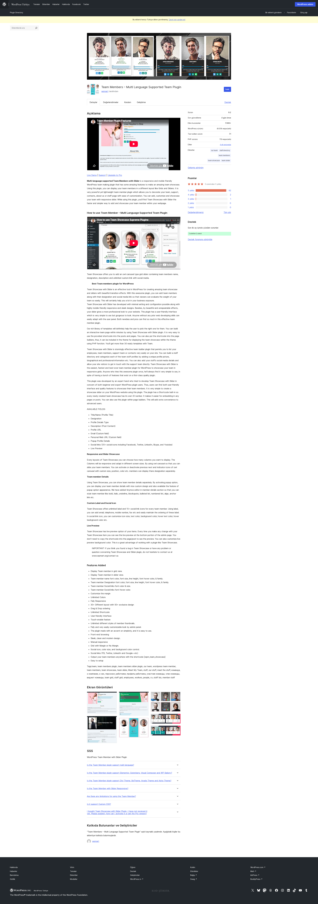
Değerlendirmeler (110, 102)
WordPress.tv (136, 879)
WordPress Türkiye (41, 891)
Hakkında (14, 867)
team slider (226, 160)
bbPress (254, 875)
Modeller (73, 879)
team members (224, 155)
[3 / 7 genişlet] (145, 695)
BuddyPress (256, 879)
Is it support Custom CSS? (99, 804)
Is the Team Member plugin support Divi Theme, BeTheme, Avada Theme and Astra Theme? (129, 781)
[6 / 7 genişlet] (177, 717)
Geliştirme (141, 102)
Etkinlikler (194, 871)
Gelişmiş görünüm (195, 167)
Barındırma (14, 875)
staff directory (225, 150)
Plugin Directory (16, 12)
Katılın (192, 867)
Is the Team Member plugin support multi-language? (110, 765)
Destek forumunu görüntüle (200, 239)
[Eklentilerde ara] (36, 27)
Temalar (73, 871)
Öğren (132, 867)
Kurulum (127, 102)
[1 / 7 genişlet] (113, 695)
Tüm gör (227, 212)
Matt (253, 871)
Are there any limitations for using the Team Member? (111, 796)
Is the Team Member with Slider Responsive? (107, 788)
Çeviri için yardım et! (177, 20)
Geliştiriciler (135, 875)
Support (102, 175)
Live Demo (92, 175)
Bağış (193, 875)
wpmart (104, 91)
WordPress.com (257, 867)
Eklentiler (74, 875)
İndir (227, 89)
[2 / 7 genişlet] (113, 719)
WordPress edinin (305, 4)
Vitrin (72, 867)
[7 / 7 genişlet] (177, 729)
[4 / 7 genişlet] (145, 721)
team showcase (214, 160)
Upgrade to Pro (115, 175)
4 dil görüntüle (225, 145)
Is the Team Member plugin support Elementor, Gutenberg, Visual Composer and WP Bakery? (129, 773)
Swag (193, 879)
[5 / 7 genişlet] (177, 695)
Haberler (13, 871)
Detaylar (93, 102)
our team (214, 150)
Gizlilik (12, 879)
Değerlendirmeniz (196, 212)
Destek (227, 102)
